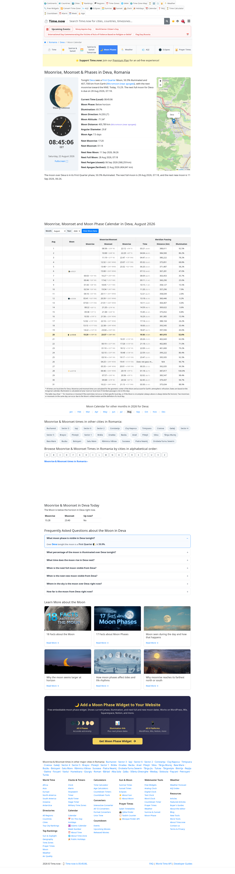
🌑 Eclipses (95, 8)
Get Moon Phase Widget (115, 741)
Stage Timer (73, 802)
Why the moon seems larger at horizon (64, 679)
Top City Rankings (51, 825)
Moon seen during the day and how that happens (166, 636)
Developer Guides (183, 863)
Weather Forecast (178, 785)
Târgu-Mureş (170, 435)
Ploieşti (75, 435)
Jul (121, 411)
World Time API (164, 863)
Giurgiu (88, 771)
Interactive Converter (103, 805)
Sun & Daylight (50, 836)
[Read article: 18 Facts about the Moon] (67, 618)
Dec (163, 411)
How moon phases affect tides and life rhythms (115, 679)
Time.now (54, 21)
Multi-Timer (73, 798)
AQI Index (174, 788)
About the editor (177, 808)
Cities (45, 822)
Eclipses (122, 791)
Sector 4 (184, 428)
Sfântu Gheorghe (139, 771)
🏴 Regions (99, 3)
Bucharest (51, 428)
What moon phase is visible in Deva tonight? (71, 538)
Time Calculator (101, 785)
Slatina (47, 771)
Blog (172, 812)
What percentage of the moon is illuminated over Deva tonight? (81, 552)
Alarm (63, 13)
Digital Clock (150, 791)
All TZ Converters (101, 808)
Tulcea (158, 768)
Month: (49, 231)
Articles (173, 798)
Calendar (151, 8)
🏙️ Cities (76, 3)
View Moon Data (90, 231)
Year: (69, 231)
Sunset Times (125, 788)
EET (62, 147)
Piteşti (145, 435)
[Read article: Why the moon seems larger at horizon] (67, 661)
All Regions (48, 815)
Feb (79, 411)
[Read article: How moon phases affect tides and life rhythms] (117, 661)
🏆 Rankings (87, 3)
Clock (128, 8)
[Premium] (173, 21)
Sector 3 (65, 428)
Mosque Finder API (129, 819)
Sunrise (107, 8)
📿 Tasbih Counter (127, 815)
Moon (45, 849)
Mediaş (154, 771)
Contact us (175, 825)
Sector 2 (100, 428)
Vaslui (66, 771)
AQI (85, 8)
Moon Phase (150, 815)
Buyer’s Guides (177, 805)
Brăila (100, 435)
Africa (45, 785)
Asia (45, 788)
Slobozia (164, 771)
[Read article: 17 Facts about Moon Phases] (117, 618)
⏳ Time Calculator (175, 8)
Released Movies (101, 832)
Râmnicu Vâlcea (109, 441)
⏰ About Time (75, 832)
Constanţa (115, 428)
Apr (96, 411)
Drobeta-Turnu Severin (163, 441)
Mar (88, 411)
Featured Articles (178, 802)
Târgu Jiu (148, 768)
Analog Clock (151, 788)
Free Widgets (151, 785)
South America (49, 798)
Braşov (63, 435)
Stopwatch (73, 791)
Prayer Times (49, 846)
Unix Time (98, 815)
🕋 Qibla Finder (126, 812)
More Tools (175, 819)
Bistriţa (179, 768)
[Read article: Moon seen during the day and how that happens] (167, 618)
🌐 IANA (125, 3)
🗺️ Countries (64, 3)
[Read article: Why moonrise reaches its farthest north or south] (167, 661)
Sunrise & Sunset (152, 812)
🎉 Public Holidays (76, 839)
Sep (138, 411)
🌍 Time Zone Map (138, 3)
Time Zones (112, 3)
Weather (46, 852)
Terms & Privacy (177, 829)
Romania (53, 42)
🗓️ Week (73, 13)
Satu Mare (91, 441)
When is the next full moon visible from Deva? (71, 567)
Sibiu (156, 435)
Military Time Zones (77, 805)
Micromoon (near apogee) (120, 83)
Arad (134, 435)
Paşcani (174, 771)
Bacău (124, 435)
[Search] (167, 21)
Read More (53, 642)
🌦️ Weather (170, 3)
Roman (97, 771)
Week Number (74, 829)
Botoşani (77, 441)
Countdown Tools (102, 795)
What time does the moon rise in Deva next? (71, 560)
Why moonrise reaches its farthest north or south (165, 679)
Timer (70, 795)
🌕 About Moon (126, 798)
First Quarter (109, 80)
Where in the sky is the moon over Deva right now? (74, 583)
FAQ (161, 8)
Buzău (64, 441)
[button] (173, 121)
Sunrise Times (125, 785)
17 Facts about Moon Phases (112, 634)
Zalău (126, 771)
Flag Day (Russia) (142, 34)
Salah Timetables (127, 808)
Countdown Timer (153, 802)
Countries (47, 819)
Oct (146, 411)
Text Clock (149, 795)
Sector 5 (50, 435)
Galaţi (172, 428)
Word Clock (150, 798)
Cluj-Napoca (131, 428)
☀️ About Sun (125, 795)
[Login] (178, 21)
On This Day (75, 819)
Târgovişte (168, 768)
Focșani (57, 771)
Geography (48, 839)
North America (49, 795)
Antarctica (47, 805)
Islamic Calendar (77, 825)
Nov (155, 411)
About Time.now (177, 822)
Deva (62, 42)
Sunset (117, 8)
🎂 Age (81, 13)
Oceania (46, 802)
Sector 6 (87, 428)
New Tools (175, 815)
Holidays (138, 8)
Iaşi (76, 428)
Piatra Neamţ (141, 441)
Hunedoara (76, 771)
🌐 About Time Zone (77, 836)
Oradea (112, 435)
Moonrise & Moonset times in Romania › (66, 461)
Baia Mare (51, 441)
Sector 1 (88, 435)
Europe (46, 791)
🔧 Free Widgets (51, 8)
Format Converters (102, 812)
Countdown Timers (102, 791)
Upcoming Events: (61, 29)
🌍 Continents (50, 3)
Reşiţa (188, 768)
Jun (113, 411)
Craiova (160, 428)
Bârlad (106, 771)
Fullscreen (61, 161)
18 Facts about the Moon (61, 634)
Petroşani (185, 771)
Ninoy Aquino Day (83, 29)
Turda (46, 774)
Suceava (126, 441)
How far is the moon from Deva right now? (70, 591)
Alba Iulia (116, 771)
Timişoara (146, 428)
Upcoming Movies (102, 829)
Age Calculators (101, 788)
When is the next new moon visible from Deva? (72, 575)
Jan (71, 411)
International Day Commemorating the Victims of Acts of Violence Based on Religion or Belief (89, 34)
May (105, 411)
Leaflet (180, 169)
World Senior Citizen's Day (107, 29)
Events (97, 825)
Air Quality (47, 856)
